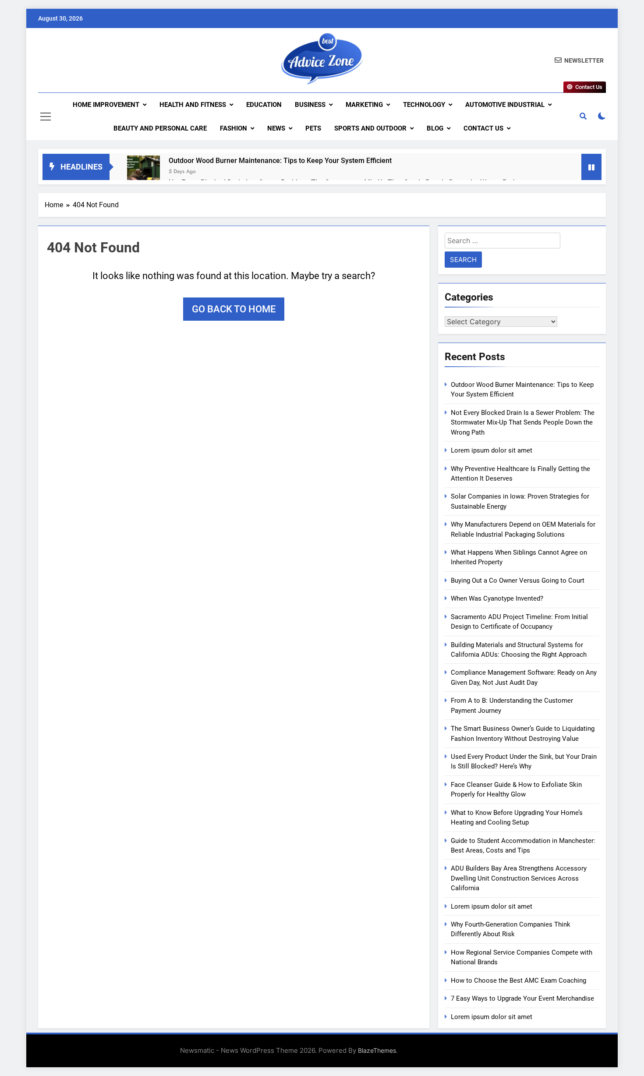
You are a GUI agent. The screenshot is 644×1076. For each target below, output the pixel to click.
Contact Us (483, 128)
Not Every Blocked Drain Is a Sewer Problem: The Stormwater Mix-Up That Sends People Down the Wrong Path (522, 422)
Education (264, 105)
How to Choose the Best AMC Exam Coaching (518, 980)
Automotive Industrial (505, 105)
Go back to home (234, 309)
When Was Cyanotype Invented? (497, 598)
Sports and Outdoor (370, 128)
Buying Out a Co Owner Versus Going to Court (517, 580)
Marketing (364, 105)
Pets (313, 128)
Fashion (233, 128)
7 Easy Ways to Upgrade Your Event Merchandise (522, 998)
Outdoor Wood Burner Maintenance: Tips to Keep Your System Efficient (280, 160)
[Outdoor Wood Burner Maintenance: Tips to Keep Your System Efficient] (143, 172)
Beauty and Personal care (160, 128)
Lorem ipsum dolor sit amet (491, 450)
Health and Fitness (192, 105)
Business (310, 105)
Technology (424, 105)
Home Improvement (106, 105)
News (276, 128)
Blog (435, 128)
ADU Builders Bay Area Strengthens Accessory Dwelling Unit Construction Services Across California (519, 878)
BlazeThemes (377, 1050)
